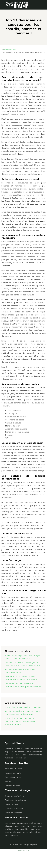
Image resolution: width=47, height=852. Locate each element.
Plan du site (23, 850)
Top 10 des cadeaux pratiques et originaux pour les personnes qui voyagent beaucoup (20, 721)
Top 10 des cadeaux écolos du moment (23, 707)
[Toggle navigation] (38, 5)
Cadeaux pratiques (10, 49)
